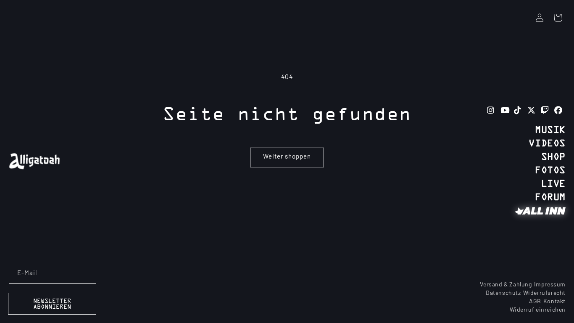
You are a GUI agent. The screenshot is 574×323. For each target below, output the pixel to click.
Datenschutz (503, 293)
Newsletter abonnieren (52, 304)
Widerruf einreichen (538, 310)
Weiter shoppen (287, 157)
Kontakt (554, 302)
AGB (535, 302)
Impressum (550, 285)
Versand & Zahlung (506, 285)
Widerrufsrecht (544, 293)
